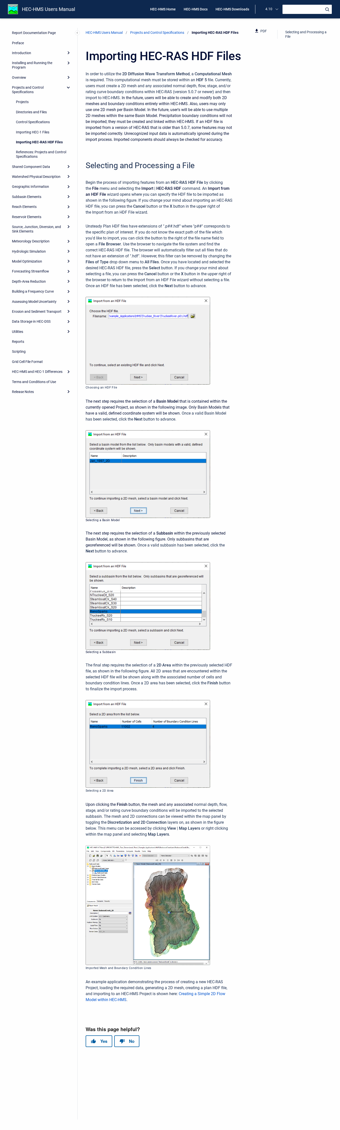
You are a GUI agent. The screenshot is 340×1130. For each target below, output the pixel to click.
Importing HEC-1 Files (32, 132)
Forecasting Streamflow (30, 271)
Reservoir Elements (26, 217)
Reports (18, 342)
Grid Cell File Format (27, 362)
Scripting (19, 351)
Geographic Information (30, 187)
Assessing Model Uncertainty (34, 302)
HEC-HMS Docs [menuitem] (196, 9)
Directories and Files (31, 112)
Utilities (17, 332)
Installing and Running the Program (32, 65)
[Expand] (68, 53)
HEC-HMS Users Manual (48, 9)
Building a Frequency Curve (33, 291)
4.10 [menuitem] (268, 9)
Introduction (21, 53)
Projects (22, 102)
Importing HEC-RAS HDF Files (39, 142)
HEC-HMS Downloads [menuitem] (232, 9)
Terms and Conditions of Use (34, 382)
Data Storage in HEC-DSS (31, 321)
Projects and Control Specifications (28, 89)
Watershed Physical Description (36, 177)
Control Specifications (33, 122)
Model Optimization (27, 261)
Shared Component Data (31, 167)
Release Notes (23, 392)
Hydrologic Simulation (29, 251)
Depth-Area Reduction (29, 281)
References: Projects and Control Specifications (41, 154)
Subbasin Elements (26, 197)
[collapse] (68, 87)
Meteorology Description (31, 241)
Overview (19, 77)
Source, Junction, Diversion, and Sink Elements (36, 229)
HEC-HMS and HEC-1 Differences (37, 372)
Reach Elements (24, 207)
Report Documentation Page (34, 33)
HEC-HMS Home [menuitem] (163, 9)
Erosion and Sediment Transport (36, 311)
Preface (18, 43)
